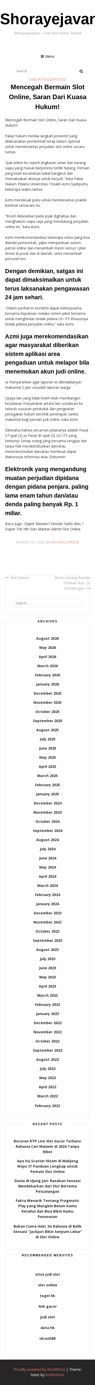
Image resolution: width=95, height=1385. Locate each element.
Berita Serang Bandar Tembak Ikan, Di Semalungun (72, 583)
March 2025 (47, 775)
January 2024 (47, 903)
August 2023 (47, 949)
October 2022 (47, 1041)
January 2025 (47, 794)
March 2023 (47, 995)
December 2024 (48, 803)
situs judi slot (47, 1274)
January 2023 (47, 1013)
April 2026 (47, 656)
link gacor (48, 1306)
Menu (49, 56)
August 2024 (47, 839)
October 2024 (47, 821)
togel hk (47, 1295)
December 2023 (48, 913)
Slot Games (20, 577)
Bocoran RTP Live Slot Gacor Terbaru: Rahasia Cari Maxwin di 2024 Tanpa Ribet (48, 1146)
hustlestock (54, 1374)
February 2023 (47, 1004)
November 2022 (47, 1032)
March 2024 (47, 885)
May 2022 (47, 1077)
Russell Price (65, 542)
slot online (47, 1285)
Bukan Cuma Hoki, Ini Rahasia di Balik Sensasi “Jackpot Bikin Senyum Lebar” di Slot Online (47, 1231)
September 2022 (47, 1050)
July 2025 (47, 739)
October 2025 (47, 711)
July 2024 (47, 848)
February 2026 (47, 675)
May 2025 (47, 757)
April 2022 (47, 1086)
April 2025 (47, 766)
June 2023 (47, 967)
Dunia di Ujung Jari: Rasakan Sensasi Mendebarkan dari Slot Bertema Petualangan (47, 1186)
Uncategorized (47, 79)
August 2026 (47, 638)
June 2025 (47, 748)
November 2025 (47, 702)
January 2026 (47, 684)
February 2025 (47, 784)
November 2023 (47, 922)
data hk (48, 1327)
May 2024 (47, 867)
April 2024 (47, 876)
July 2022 (47, 1068)
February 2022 (47, 1105)
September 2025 (47, 720)
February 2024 (47, 894)
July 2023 (47, 958)
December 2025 (48, 693)
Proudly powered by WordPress (39, 1369)
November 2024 (47, 812)
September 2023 (47, 940)
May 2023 (47, 977)
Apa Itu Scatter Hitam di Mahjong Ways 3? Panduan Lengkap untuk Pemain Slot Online (47, 1166)
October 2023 (47, 931)
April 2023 (47, 986)
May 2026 (47, 647)
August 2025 (47, 729)
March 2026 (47, 665)
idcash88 (47, 1338)
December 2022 (48, 1022)
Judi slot (47, 1317)
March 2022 (47, 1096)
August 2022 (47, 1059)
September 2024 (47, 830)
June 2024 (47, 858)
